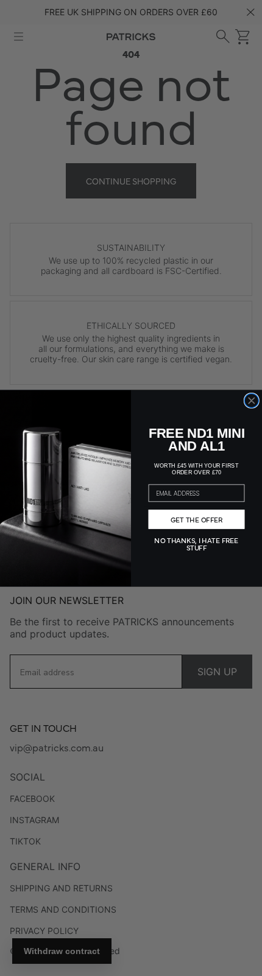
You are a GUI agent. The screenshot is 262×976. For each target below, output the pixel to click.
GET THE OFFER (197, 519)
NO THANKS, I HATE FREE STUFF (196, 543)
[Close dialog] (251, 400)
